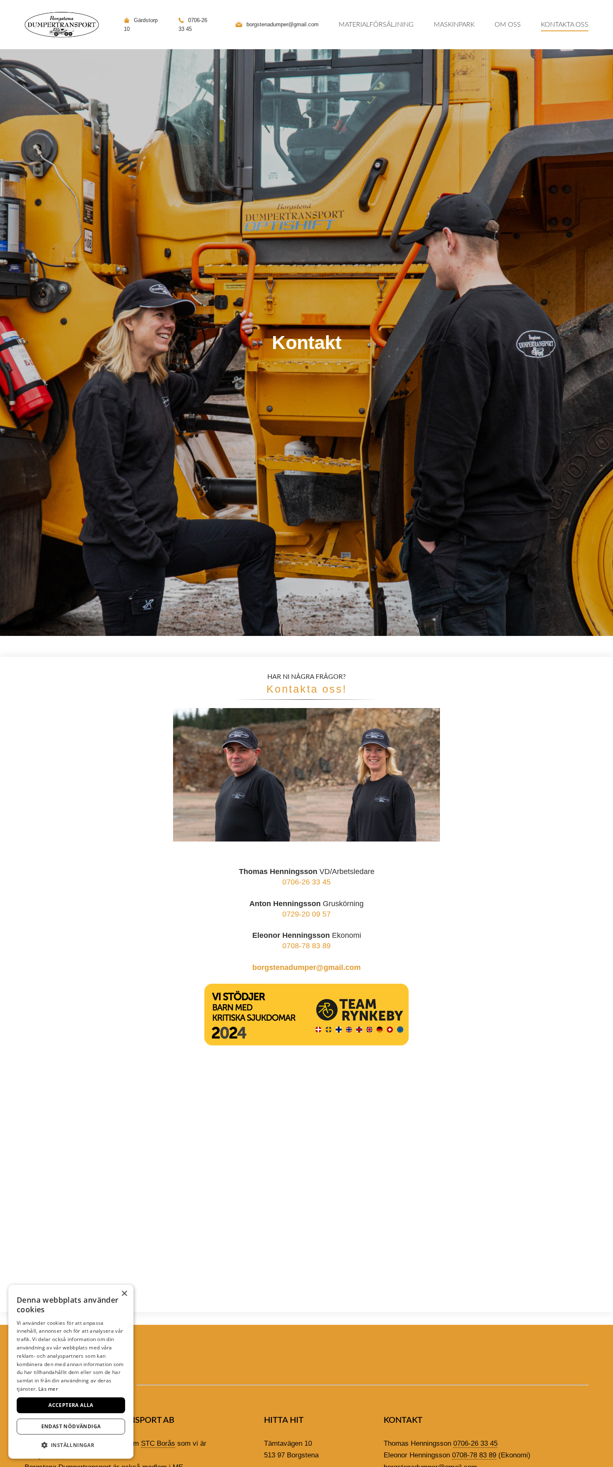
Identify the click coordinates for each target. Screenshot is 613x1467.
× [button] (124, 1294)
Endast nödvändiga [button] (71, 1426)
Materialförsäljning (376, 24)
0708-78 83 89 (306, 946)
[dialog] (70, 1372)
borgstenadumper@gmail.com (306, 967)
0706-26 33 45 (306, 882)
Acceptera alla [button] (70, 1405)
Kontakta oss (564, 24)
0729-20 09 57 (306, 914)
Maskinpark (454, 24)
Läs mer (48, 1388)
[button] (71, 1445)
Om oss (508, 24)
